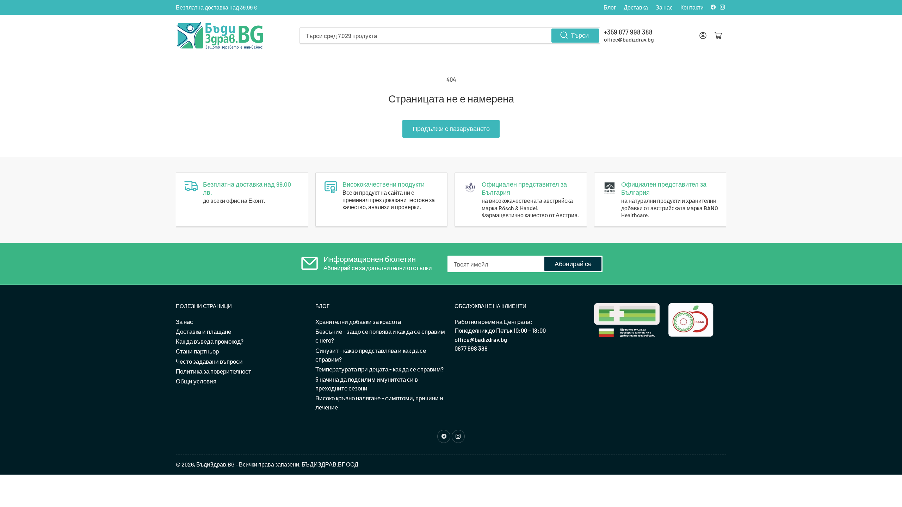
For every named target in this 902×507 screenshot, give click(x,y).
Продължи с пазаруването (451, 128)
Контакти (692, 7)
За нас (664, 7)
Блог (610, 7)
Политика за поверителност (213, 371)
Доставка (636, 7)
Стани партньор (197, 351)
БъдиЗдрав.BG (215, 464)
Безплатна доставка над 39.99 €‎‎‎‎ (216, 7)
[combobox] (449, 35)
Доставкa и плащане (203, 331)
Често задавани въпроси (209, 361)
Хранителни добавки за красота (358, 321)
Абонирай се (573, 264)
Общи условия (196, 380)
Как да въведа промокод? (209, 341)
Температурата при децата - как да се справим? (379, 369)
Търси (580, 35)
